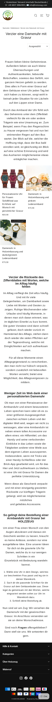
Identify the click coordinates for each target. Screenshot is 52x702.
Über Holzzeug (10, 662)
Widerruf (7, 669)
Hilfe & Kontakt (10, 646)
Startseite (6, 28)
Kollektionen (15, 28)
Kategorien (8, 654)
